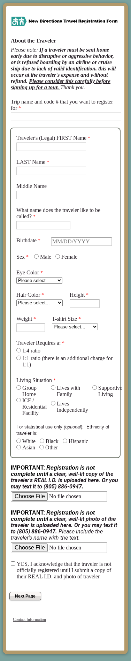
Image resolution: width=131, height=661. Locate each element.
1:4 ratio (31, 351)
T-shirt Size (64, 319)
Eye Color (27, 272)
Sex (20, 257)
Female (69, 257)
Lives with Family (68, 391)
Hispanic (78, 441)
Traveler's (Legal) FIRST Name (51, 138)
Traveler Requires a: (38, 343)
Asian (28, 447)
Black (52, 441)
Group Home (29, 391)
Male (45, 257)
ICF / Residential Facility (34, 406)
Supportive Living (110, 391)
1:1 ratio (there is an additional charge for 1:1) (67, 361)
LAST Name (30, 162)
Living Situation (34, 380)
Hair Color (28, 295)
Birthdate (26, 240)
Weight (24, 319)
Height (77, 295)
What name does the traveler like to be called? (58, 213)
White (29, 441)
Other (51, 447)
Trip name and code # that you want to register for (62, 105)
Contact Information (29, 619)
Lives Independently (72, 407)
